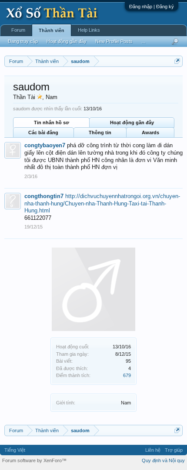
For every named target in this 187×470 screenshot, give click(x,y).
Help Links (89, 30)
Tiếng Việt (14, 450)
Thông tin (100, 132)
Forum (18, 30)
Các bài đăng (43, 132)
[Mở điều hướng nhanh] (177, 61)
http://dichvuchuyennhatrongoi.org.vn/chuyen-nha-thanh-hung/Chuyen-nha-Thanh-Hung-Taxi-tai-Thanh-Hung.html (102, 203)
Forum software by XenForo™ (34, 460)
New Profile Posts (114, 41)
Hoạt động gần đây (132, 122)
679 (127, 375)
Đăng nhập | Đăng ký (151, 6)
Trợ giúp (174, 450)
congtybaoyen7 (44, 145)
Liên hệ (152, 450)
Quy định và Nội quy (163, 460)
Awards (150, 132)
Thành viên (51, 30)
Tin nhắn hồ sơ (51, 122)
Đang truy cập (23, 41)
